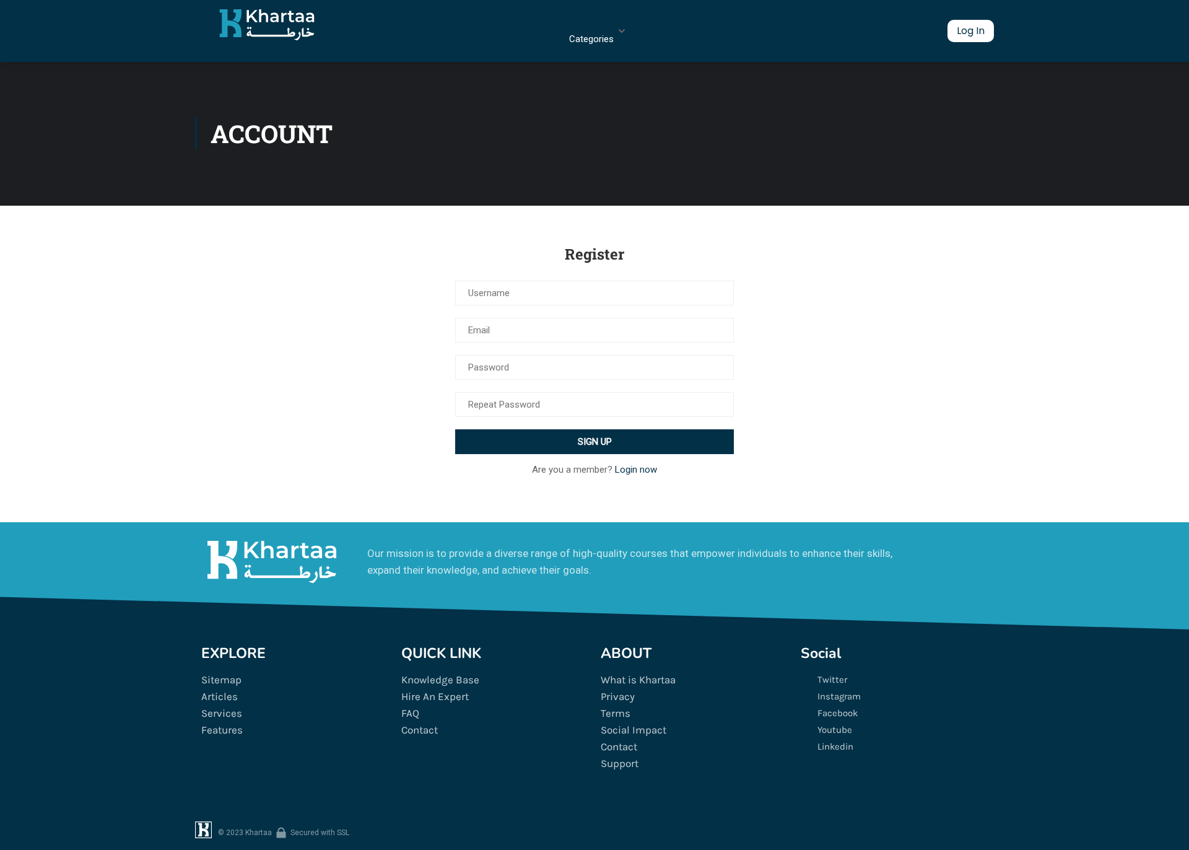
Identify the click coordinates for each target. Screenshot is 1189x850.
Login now (636, 469)
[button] (970, 31)
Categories (591, 39)
